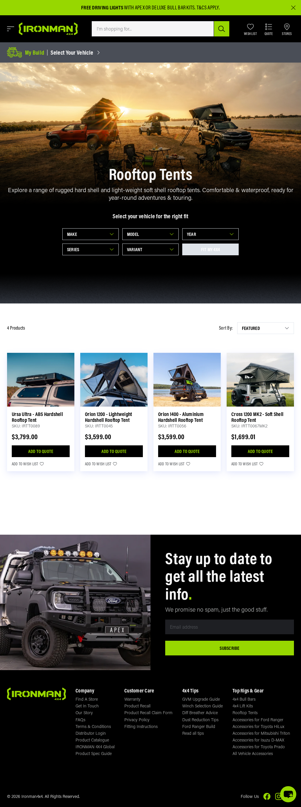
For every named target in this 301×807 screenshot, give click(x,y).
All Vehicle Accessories (253, 753)
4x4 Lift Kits (243, 706)
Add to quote (40, 451)
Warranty (132, 699)
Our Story (84, 712)
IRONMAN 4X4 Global (95, 746)
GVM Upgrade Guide (201, 699)
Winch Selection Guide (202, 706)
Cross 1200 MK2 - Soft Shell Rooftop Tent (257, 417)
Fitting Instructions (141, 726)
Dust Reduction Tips (200, 719)
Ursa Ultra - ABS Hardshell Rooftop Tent (37, 417)
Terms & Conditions (93, 726)
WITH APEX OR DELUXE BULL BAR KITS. (138, 7)
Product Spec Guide (94, 753)
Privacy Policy (137, 719)
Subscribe (229, 648)
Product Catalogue (92, 740)
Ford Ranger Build (198, 726)
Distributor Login (91, 733)
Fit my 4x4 (210, 249)
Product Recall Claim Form (148, 712)
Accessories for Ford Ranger (258, 719)
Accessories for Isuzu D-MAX (258, 740)
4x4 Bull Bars (244, 699)
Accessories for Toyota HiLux (258, 726)
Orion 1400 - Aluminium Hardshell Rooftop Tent (181, 417)
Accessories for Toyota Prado (259, 746)
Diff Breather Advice (200, 712)
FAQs (80, 719)
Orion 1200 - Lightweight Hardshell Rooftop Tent (108, 417)
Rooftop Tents (245, 712)
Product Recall (137, 706)
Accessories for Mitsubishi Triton (261, 733)
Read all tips (193, 733)
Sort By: (226, 328)
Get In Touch (87, 706)
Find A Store (87, 699)
